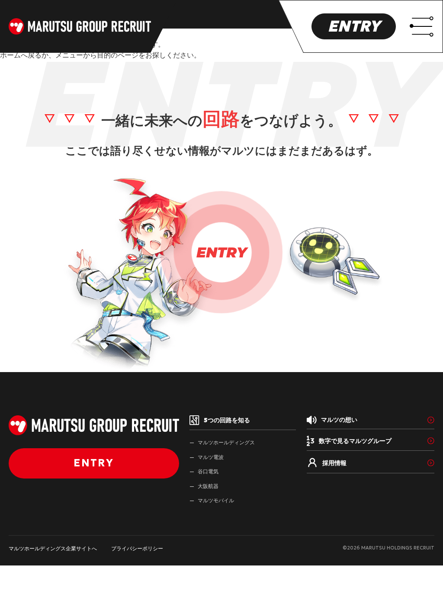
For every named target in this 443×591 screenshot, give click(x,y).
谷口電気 (208, 471)
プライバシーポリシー (137, 548)
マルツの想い (339, 420)
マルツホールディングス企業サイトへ (53, 548)
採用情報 (334, 463)
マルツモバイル (216, 500)
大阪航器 (208, 486)
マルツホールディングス (226, 442)
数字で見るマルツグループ (355, 441)
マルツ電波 (211, 457)
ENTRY (353, 26)
